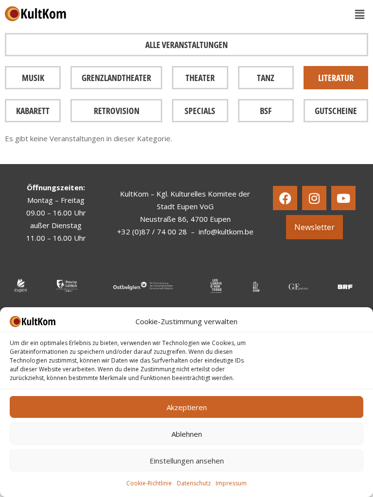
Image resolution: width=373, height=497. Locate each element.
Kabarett (33, 110)
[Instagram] (314, 198)
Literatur (336, 77)
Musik (33, 77)
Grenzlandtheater (116, 77)
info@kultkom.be (226, 231)
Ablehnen (186, 434)
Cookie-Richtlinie (149, 483)
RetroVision (116, 110)
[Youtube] (343, 198)
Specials (200, 110)
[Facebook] (285, 198)
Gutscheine (336, 110)
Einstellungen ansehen (187, 460)
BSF (265, 110)
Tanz (265, 77)
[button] (360, 14)
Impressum (231, 483)
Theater (200, 77)
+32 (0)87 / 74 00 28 (152, 231)
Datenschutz (194, 483)
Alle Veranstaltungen (186, 44)
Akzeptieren (187, 407)
